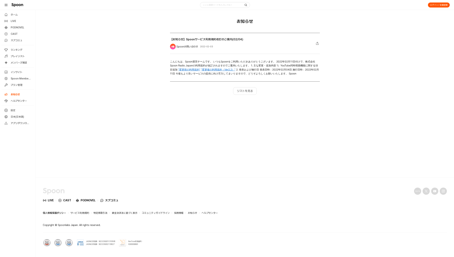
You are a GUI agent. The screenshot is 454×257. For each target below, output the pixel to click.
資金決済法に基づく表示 (124, 212)
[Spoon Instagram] (443, 191)
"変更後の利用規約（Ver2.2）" (218, 69)
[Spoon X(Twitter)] (426, 191)
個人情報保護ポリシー (54, 212)
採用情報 (178, 212)
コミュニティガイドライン (156, 212)
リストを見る (245, 91)
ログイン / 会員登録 (439, 5)
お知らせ (192, 212)
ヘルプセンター (210, 212)
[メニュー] (6, 4)
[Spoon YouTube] (434, 191)
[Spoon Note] (417, 191)
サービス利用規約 (79, 212)
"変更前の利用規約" (189, 69)
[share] (317, 43)
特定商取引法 (100, 212)
